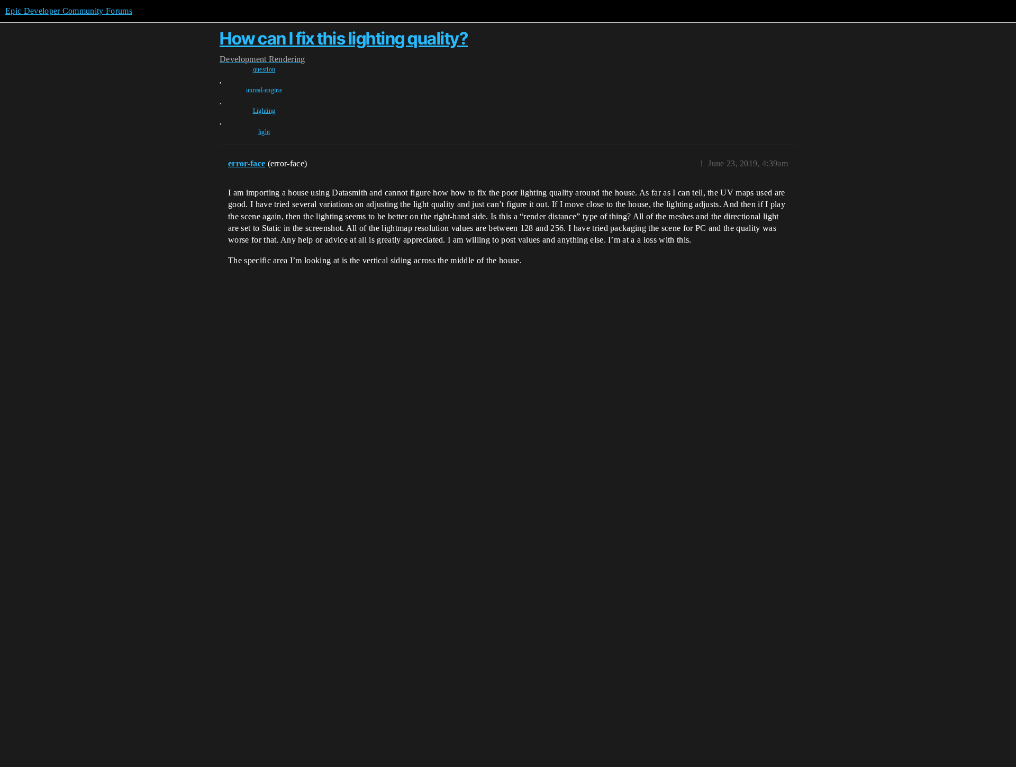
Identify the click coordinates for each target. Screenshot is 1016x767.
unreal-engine (264, 90)
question (264, 69)
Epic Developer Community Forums (68, 10)
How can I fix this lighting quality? (344, 38)
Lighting (264, 110)
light (264, 132)
